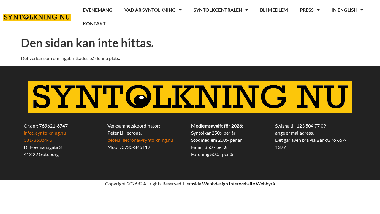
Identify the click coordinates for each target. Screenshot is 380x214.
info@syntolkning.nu (45, 133)
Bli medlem (274, 9)
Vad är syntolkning (150, 9)
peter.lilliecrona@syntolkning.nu (140, 140)
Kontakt (94, 23)
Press (307, 9)
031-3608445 (38, 140)
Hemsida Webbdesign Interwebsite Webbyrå (229, 183)
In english (344, 9)
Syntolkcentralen (218, 9)
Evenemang (98, 9)
